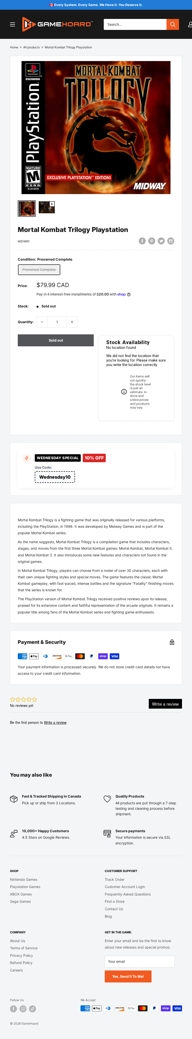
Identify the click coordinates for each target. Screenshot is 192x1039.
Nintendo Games (23, 879)
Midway (24, 241)
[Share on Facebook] (142, 240)
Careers (16, 970)
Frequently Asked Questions (128, 894)
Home (14, 47)
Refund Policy (21, 963)
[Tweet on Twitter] (161, 240)
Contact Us (114, 909)
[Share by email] (170, 240)
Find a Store (114, 901)
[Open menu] (12, 24)
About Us (17, 941)
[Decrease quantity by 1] (42, 322)
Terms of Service (24, 948)
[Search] (172, 24)
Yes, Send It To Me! (128, 976)
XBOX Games (21, 894)
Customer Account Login (125, 887)
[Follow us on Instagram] (23, 1008)
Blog (108, 916)
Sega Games (20, 901)
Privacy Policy (21, 955)
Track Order (114, 879)
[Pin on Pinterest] (151, 240)
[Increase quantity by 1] (72, 322)
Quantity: (26, 322)
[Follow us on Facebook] (13, 1008)
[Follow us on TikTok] (32, 1008)
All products (31, 47)
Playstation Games (25, 887)
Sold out (56, 340)
